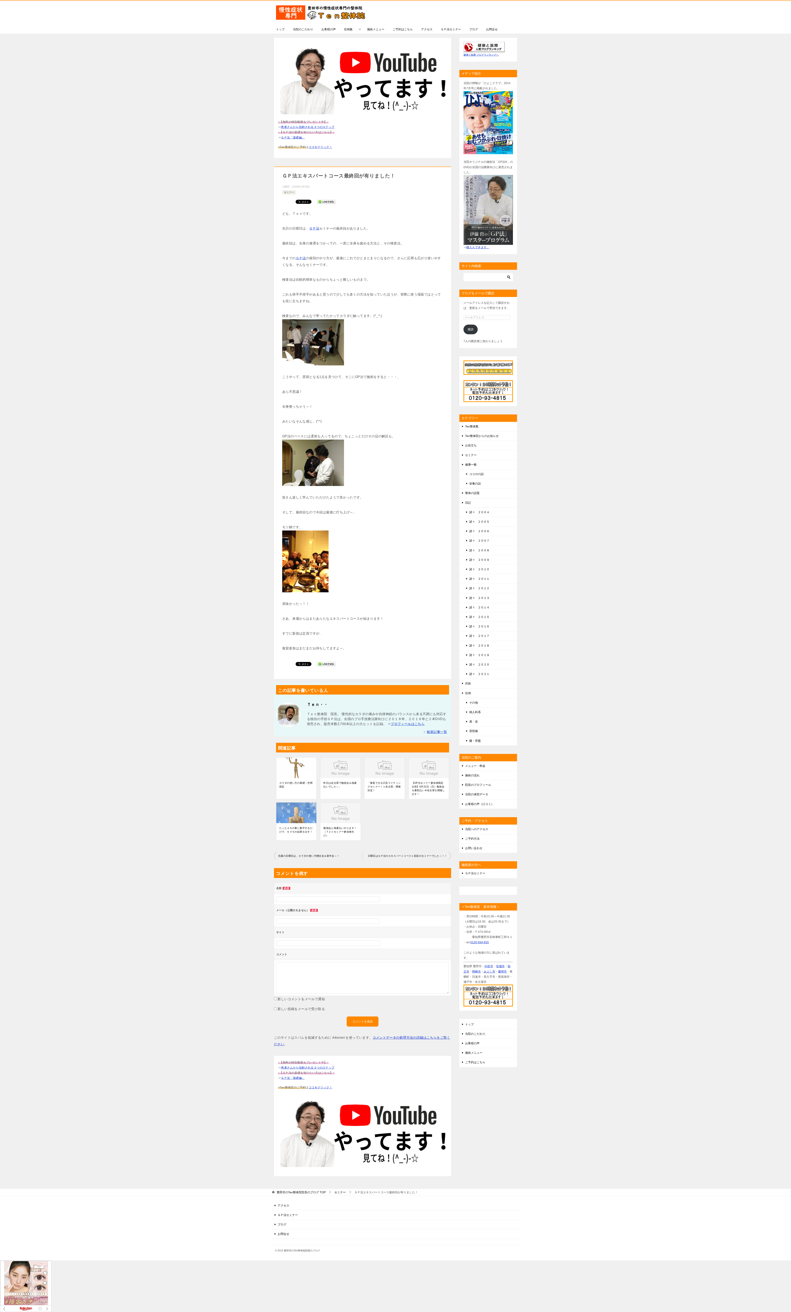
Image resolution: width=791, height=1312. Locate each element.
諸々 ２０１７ (479, 635)
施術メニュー (375, 29)
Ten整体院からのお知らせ (482, 436)
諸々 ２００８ (479, 550)
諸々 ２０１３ (479, 598)
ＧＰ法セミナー (451, 29)
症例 (468, 693)
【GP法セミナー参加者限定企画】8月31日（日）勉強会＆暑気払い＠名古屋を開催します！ (428, 789)
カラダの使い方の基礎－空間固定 (295, 785)
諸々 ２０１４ (479, 607)
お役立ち (471, 445)
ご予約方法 (472, 838)
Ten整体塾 (472, 426)
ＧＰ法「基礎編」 (293, 137)
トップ (280, 29)
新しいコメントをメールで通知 (301, 999)
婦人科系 (475, 712)
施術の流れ (472, 775)
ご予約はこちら (403, 29)
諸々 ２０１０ (479, 569)
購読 (471, 329)
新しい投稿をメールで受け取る (301, 1009)
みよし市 (489, 971)
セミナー (289, 192)
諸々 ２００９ (479, 559)
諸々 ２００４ (479, 512)
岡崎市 (476, 971)
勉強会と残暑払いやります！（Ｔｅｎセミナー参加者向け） (340, 832)
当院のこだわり (303, 29)
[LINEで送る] (326, 201)
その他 (473, 702)
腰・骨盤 (475, 740)
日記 (468, 502)
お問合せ (492, 29)
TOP (301, 1192)
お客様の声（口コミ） (479, 804)
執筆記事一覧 (437, 732)
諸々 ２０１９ (479, 655)
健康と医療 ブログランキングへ (481, 54)
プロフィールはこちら (408, 724)
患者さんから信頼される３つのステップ (307, 127)
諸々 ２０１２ (479, 588)
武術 (468, 683)
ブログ (473, 29)
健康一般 (471, 464)
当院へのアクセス (476, 829)
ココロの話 (476, 474)
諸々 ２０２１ (479, 674)
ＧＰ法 (314, 228)
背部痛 (473, 731)
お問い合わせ (473, 848)
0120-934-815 (479, 942)
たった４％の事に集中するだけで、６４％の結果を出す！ (295, 830)
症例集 (348, 29)
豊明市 (502, 971)
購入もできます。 (477, 247)
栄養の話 (475, 483)
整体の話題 (472, 493)
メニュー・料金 (475, 765)
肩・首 (473, 721)
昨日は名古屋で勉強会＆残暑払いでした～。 (340, 785)
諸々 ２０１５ (479, 616)
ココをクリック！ (320, 147)
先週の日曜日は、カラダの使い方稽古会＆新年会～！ (308, 855)
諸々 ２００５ (479, 521)
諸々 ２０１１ (479, 578)
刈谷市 (488, 966)
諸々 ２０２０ (479, 664)
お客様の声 (328, 29)
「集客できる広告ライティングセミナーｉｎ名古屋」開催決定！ (384, 787)
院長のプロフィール (478, 784)
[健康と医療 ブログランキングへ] (484, 49)
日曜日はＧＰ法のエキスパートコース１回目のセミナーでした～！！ (407, 855)
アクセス (427, 29)
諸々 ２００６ (479, 531)
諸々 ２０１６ (479, 626)
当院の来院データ (476, 794)
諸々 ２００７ (479, 540)
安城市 (500, 966)
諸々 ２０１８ (479, 645)
